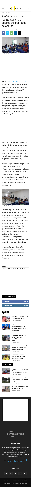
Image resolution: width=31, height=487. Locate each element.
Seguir (26, 305)
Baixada (8, 12)
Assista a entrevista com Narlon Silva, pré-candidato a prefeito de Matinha (20, 356)
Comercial (14, 480)
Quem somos (6, 480)
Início (3, 12)
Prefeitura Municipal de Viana (19, 82)
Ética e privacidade (23, 480)
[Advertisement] (15, 3)
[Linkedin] (15, 33)
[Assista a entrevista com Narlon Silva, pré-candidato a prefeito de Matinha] (6, 357)
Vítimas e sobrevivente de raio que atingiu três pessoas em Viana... (20, 379)
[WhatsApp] (11, 33)
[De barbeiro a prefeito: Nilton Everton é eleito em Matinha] (6, 319)
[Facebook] (3, 33)
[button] (3, 8)
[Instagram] (11, 473)
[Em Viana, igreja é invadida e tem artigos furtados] (6, 389)
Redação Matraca (8, 29)
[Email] (19, 33)
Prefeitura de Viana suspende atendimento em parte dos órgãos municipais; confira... (20, 370)
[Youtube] (25, 473)
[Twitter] (7, 33)
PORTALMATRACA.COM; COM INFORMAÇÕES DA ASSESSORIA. (14, 268)
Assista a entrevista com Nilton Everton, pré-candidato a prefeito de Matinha (20, 347)
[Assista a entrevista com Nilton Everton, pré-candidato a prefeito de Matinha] (6, 348)
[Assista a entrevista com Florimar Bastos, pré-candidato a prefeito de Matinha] (6, 338)
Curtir (26, 301)
